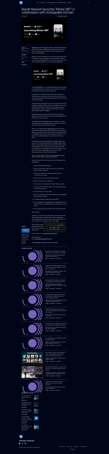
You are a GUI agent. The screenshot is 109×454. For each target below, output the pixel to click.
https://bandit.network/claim (44, 165)
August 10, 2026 (24, 414)
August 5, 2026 (24, 422)
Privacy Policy (60, 225)
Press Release (24, 64)
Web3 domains (50, 128)
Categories (42, 2)
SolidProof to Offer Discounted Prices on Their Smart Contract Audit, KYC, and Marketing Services (25, 239)
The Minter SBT (40, 53)
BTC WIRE (46, 258)
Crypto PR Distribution (61, 2)
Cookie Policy (72, 449)
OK (54, 228)
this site (55, 242)
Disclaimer (76, 446)
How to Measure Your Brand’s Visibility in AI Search (26, 397)
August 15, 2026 (24, 400)
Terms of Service (62, 446)
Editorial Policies (84, 446)
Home (38, 2)
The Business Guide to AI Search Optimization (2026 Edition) (27, 411)
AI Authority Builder (51, 2)
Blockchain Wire (24, 57)
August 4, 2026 (24, 429)
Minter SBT (40, 87)
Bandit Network (35, 47)
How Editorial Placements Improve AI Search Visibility (27, 426)
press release (37, 242)
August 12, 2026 (24, 407)
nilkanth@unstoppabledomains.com (43, 239)
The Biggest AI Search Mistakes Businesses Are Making (26, 404)
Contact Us (69, 2)
